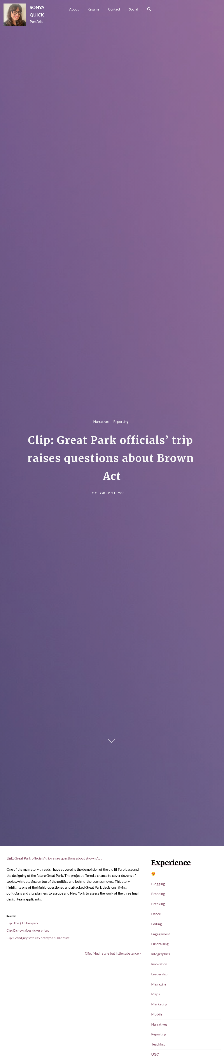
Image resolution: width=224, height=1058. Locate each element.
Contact (114, 9)
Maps (155, 994)
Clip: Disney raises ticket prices (28, 930)
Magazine (158, 984)
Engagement (160, 934)
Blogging (158, 884)
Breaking (158, 904)
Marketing (159, 1004)
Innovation (159, 964)
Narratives (101, 421)
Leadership (159, 974)
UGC (155, 1054)
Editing (156, 924)
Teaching (158, 1044)
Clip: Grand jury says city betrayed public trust (38, 938)
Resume (93, 9)
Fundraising (160, 944)
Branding (158, 893)
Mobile (156, 1014)
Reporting (120, 421)
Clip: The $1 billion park (22, 923)
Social (133, 9)
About (74, 9)
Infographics (160, 954)
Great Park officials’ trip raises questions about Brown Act (54, 858)
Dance (156, 914)
